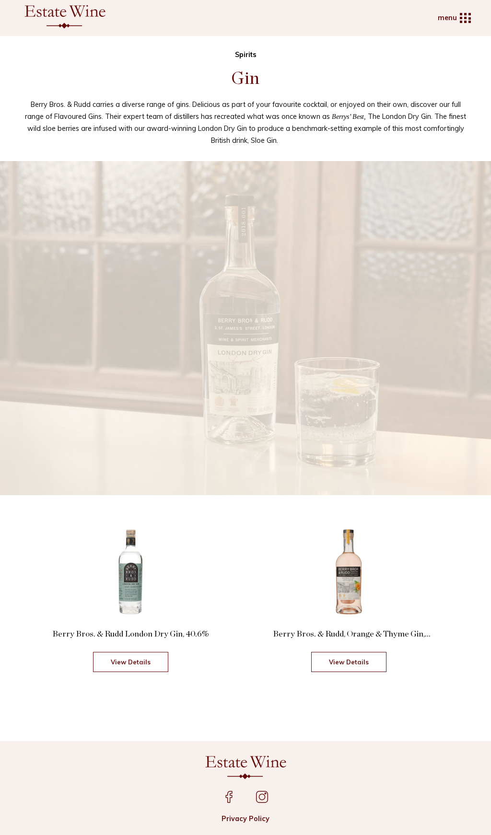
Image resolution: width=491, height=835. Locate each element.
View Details (131, 662)
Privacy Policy (245, 818)
